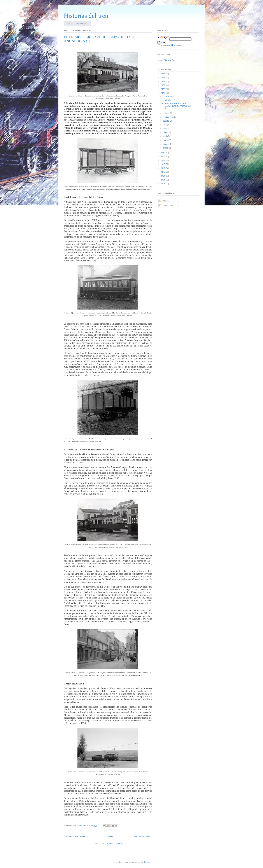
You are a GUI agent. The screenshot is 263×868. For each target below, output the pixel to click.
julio (165, 125)
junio (165, 129)
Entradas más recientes (76, 836)
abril (165, 136)
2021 (163, 93)
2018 (163, 160)
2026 (163, 74)
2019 (163, 157)
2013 (163, 180)
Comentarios (167, 206)
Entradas (165, 201)
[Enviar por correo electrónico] (104, 825)
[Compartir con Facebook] (112, 825)
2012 (163, 183)
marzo (166, 140)
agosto (166, 121)
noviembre (168, 100)
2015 (163, 172)
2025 (163, 77)
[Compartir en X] (109, 825)
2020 (163, 153)
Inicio (69, 24)
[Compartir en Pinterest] (115, 825)
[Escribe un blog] (107, 825)
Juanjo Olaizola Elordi (167, 60)
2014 (163, 176)
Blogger (147, 862)
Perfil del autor (83, 24)
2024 (163, 81)
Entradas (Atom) (114, 843)
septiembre (168, 117)
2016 (163, 168)
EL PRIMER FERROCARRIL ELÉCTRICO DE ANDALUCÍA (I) (176, 105)
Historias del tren (86, 15)
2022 (163, 89)
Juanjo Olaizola (83, 825)
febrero (166, 144)
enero (165, 148)
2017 (163, 164)
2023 (163, 85)
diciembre (167, 96)
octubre (166, 113)
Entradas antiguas (142, 836)
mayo (165, 132)
